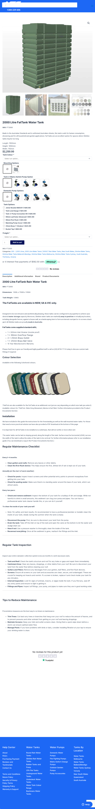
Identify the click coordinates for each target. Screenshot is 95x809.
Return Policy (7, 777)
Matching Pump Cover (18, 223)
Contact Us (7, 768)
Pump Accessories (57, 773)
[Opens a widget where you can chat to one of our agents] (86, 805)
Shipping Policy (8, 786)
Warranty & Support (10, 789)
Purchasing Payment (10, 759)
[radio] (7, 169)
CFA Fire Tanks (32, 770)
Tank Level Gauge (16, 211)
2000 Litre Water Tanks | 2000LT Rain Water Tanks (43, 251)
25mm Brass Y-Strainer (18, 226)
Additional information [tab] (23, 276)
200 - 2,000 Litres (17, 251)
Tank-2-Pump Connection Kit (21, 214)
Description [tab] (7, 276)
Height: (5, 146)
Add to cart (17, 242)
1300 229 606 (13, 10)
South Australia (82, 254)
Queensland (78, 777)
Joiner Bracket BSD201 (18, 208)
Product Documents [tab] (51, 276)
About (4, 753)
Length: (5, 143)
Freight (6, 233)
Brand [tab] (37, 276)
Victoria (13, 257)
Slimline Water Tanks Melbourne (43, 254)
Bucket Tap (14, 229)
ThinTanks (6, 257)
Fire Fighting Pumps (58, 759)
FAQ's (4, 756)
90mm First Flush (16, 220)
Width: (5, 149)
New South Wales (68, 251)
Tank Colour (8, 155)
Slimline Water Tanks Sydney (65, 254)
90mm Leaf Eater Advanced (20, 217)
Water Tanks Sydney (82, 768)
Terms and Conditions (11, 774)
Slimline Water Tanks (82, 251)
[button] (88, 23)
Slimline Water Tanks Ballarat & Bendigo (16, 254)
